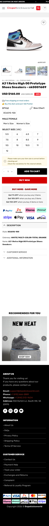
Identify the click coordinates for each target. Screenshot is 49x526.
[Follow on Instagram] (10, 411)
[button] (3, 8)
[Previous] (6, 41)
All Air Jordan (8, 80)
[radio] (9, 113)
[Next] (43, 41)
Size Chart (39, 108)
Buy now (24, 180)
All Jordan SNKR (23, 80)
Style (5, 108)
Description (14, 225)
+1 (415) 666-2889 (20, 394)
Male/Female (9, 119)
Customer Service (17, 252)
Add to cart (32, 171)
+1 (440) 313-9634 (24, 397)
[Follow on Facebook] (5, 411)
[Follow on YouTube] (21, 411)
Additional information (20, 258)
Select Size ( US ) (11, 129)
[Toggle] (4, 225)
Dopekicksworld (33, 506)
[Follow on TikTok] (16, 411)
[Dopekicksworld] (20, 8)
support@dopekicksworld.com (24, 391)
